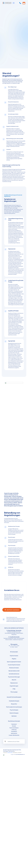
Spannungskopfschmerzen (14, 661)
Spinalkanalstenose (14, 673)
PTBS (14, 689)
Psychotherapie (14, 710)
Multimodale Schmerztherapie (14, 707)
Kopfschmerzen (14, 655)
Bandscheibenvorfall (14, 670)
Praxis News (14, 731)
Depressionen (14, 683)
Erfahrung (14, 729)
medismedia (9, 752)
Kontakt (14, 726)
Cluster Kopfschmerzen (14, 664)
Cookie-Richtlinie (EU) (14, 735)
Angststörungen (14, 686)
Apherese (14, 716)
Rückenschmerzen (14, 667)
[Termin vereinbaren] (23, 2)
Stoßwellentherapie (14, 701)
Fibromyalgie (14, 692)
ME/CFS (14, 679)
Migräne (14, 658)
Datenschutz (14, 733)
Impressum (14, 724)
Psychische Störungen (14, 676)
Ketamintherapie (14, 713)
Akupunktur (14, 704)
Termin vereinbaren (14, 727)
